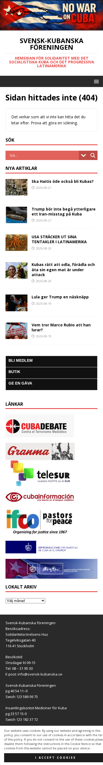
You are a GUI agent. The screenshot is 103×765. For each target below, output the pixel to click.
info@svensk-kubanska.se (40, 674)
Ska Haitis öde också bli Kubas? (63, 181)
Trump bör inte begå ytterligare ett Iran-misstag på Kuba (64, 211)
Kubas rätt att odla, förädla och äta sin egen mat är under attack (63, 269)
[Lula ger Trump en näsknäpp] (16, 307)
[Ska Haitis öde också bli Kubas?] (16, 192)
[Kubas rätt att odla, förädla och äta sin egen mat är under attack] (16, 275)
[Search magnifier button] (93, 155)
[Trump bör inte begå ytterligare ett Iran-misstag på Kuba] (16, 220)
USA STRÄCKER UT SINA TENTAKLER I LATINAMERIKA (59, 239)
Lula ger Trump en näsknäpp (60, 296)
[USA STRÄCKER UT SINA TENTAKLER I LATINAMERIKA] (16, 247)
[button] (95, 81)
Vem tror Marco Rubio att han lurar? (61, 327)
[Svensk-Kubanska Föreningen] (51, 27)
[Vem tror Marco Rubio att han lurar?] (16, 335)
